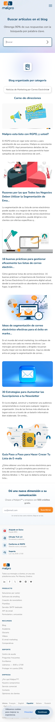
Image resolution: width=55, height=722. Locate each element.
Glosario (5, 632)
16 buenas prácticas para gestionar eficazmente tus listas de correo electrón (24, 263)
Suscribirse (46, 510)
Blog (4, 625)
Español (30, 703)
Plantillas (6, 603)
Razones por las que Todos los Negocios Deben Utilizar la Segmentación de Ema (27, 196)
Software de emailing (11, 596)
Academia (6, 629)
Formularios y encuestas (12, 614)
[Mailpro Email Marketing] (6, 566)
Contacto (6, 690)
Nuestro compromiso (11, 683)
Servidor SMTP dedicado (12, 607)
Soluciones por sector (11, 593)
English (21, 703)
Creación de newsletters (12, 600)
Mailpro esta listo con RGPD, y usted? (25, 134)
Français (12, 703)
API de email (7, 611)
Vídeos (5, 636)
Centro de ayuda (9, 654)
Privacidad (28, 712)
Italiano (39, 703)
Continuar (42, 712)
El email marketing (9, 639)
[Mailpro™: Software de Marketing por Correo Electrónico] (8, 5)
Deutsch (47, 703)
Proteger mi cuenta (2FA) (12, 668)
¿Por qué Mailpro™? (10, 679)
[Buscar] (47, 42)
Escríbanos (6, 661)
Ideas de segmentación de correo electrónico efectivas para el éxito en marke (25, 329)
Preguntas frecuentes (11, 657)
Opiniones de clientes (11, 693)
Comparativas (7, 643)
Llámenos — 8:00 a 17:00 (12, 665)
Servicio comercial (9, 686)
